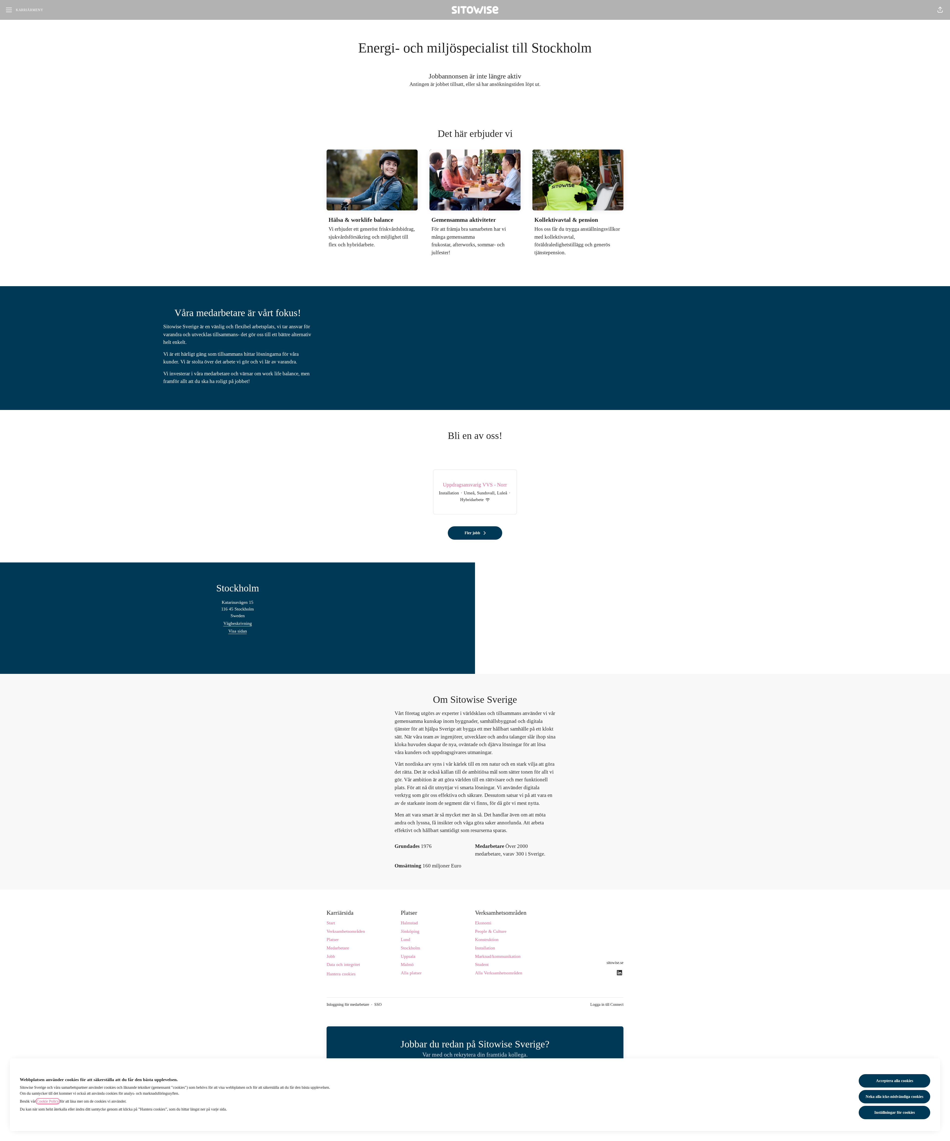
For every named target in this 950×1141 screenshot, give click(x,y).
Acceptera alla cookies (894, 1081)
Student (482, 964)
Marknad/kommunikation (498, 956)
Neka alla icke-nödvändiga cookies (894, 1096)
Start (331, 922)
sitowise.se (615, 963)
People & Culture (490, 931)
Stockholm (410, 947)
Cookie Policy (48, 1101)
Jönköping (410, 931)
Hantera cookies (341, 973)
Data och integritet (343, 964)
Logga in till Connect (606, 1004)
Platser (333, 939)
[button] (940, 10)
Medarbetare (338, 947)
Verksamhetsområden (346, 931)
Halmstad (409, 922)
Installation (485, 947)
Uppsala (408, 956)
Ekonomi (483, 922)
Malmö (407, 964)
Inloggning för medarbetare (348, 1004)
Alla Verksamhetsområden (498, 972)
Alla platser (411, 972)
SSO (378, 1004)
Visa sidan (237, 631)
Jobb (331, 956)
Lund (405, 939)
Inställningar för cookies (894, 1112)
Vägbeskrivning (237, 623)
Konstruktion (487, 939)
